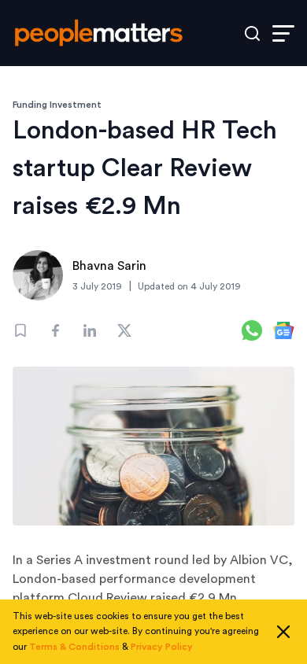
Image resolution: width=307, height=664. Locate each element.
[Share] (55, 330)
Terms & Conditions (74, 646)
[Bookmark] (20, 330)
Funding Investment (57, 104)
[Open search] (252, 33)
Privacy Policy (162, 646)
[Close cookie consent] (283, 632)
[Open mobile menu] (283, 33)
